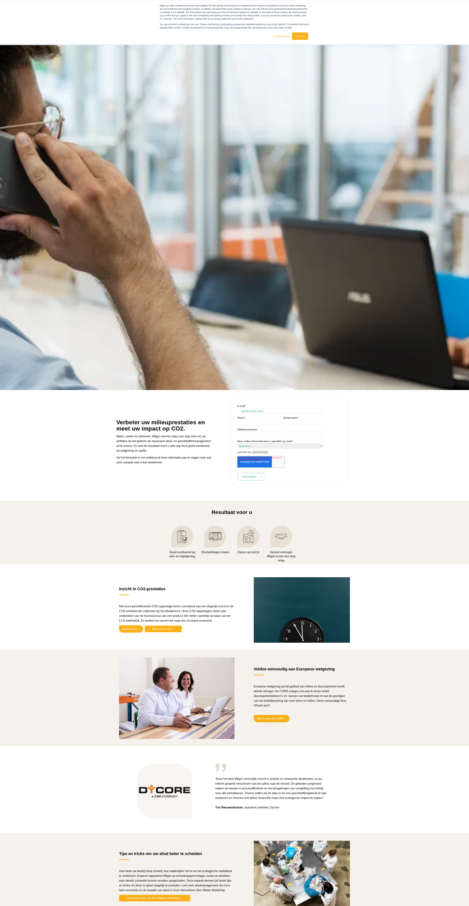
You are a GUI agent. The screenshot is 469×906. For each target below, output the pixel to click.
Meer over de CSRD (270, 718)
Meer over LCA (162, 628)
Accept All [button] (300, 36)
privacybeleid (260, 452)
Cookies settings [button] (281, 36)
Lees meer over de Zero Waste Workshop (153, 898)
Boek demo (130, 629)
